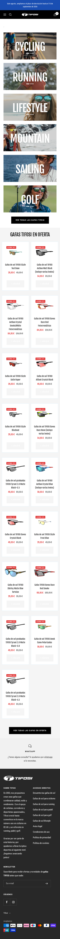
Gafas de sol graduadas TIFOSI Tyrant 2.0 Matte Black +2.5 (15, 484)
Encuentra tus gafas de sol (44, 793)
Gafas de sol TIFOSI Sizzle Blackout (15, 428)
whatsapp (48, 757)
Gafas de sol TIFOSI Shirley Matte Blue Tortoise (15, 588)
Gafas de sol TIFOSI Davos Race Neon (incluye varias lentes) (44, 430)
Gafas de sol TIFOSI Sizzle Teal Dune (15, 266)
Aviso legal (37, 826)
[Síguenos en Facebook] (6, 902)
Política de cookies (41, 843)
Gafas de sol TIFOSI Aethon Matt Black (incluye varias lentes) (44, 268)
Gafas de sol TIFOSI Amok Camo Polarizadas (44, 640)
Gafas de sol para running (43, 804)
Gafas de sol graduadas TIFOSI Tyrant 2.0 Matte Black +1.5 (15, 696)
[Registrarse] (46, 883)
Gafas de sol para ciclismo (44, 798)
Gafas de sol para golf (42, 815)
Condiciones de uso (41, 832)
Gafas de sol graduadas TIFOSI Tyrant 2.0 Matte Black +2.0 (15, 642)
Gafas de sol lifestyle (42, 821)
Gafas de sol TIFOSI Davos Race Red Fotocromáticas (44, 322)
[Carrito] (55, 14)
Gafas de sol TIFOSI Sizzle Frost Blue (44, 536)
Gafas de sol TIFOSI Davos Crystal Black (15, 536)
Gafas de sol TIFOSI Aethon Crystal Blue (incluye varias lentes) (44, 484)
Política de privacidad (42, 837)
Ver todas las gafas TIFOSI (30, 220)
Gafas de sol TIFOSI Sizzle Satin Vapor (15, 378)
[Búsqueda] (10, 14)
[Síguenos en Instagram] (13, 902)
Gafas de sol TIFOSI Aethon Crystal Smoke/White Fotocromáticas (15, 324)
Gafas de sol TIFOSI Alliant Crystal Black (44, 378)
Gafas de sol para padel (43, 809)
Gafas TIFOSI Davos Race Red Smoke (45, 586)
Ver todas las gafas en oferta (30, 730)
